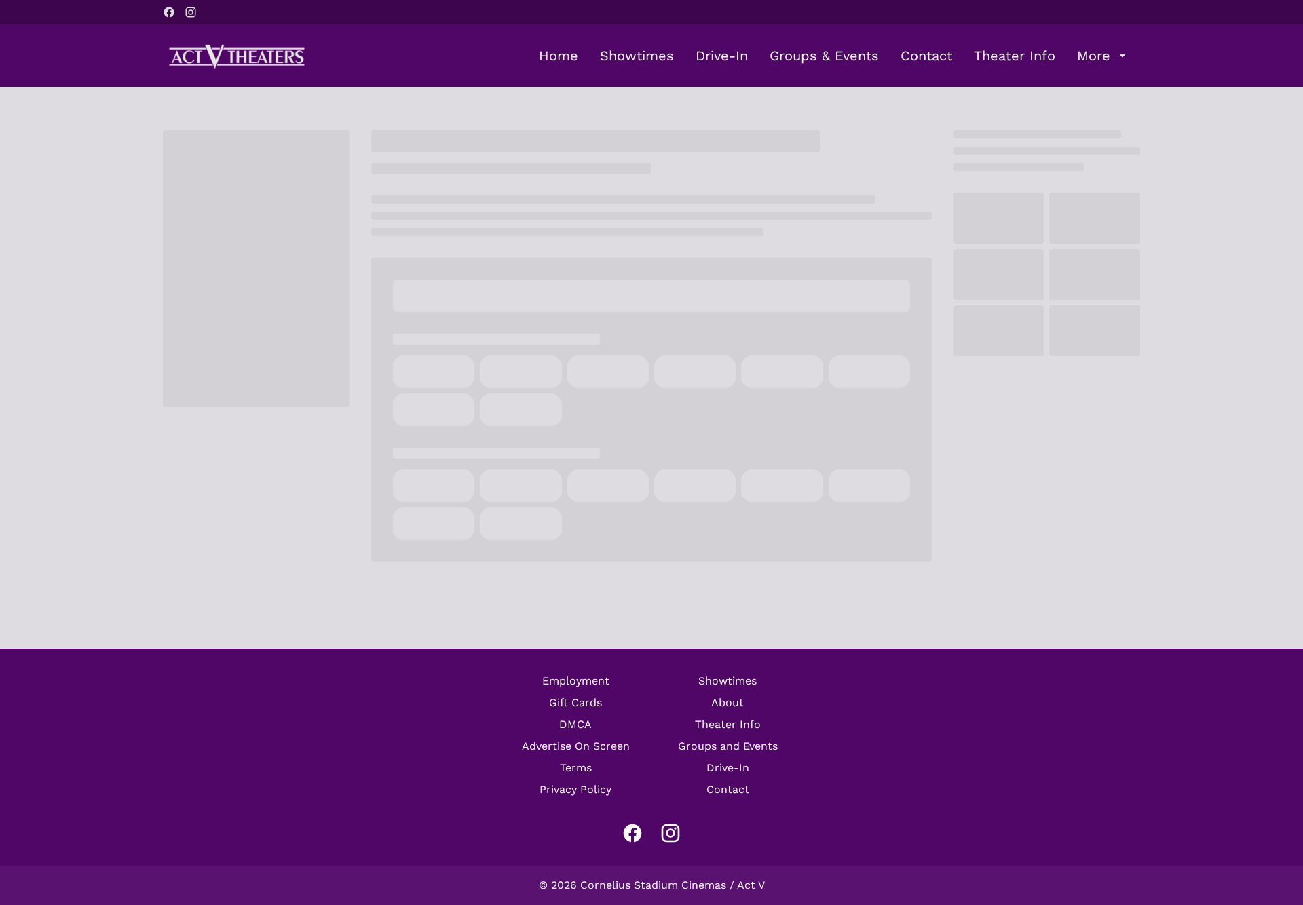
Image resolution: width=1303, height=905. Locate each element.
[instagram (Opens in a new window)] (191, 12)
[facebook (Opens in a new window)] (169, 12)
